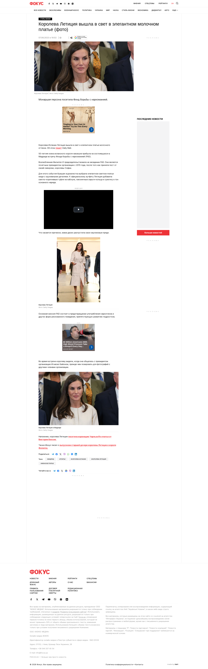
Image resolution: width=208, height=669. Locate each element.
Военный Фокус (71, 10)
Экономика (143, 10)
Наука (116, 10)
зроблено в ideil (173, 664)
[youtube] (49, 599)
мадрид (51, 459)
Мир (108, 10)
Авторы (52, 582)
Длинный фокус (34, 583)
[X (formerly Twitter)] (53, 3)
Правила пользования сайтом (36, 590)
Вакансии (92, 582)
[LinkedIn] (73, 3)
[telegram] (43, 599)
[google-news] (60, 599)
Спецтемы (149, 3)
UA (172, 3)
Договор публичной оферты (54, 590)
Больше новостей (153, 233)
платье (62, 459)
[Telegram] (57, 3)
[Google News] (69, 3)
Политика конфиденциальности (119, 664)
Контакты (139, 664)
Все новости (40, 10)
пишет (59, 148)
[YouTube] (61, 3)
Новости (34, 578)
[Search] (177, 3)
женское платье (48, 463)
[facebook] (31, 599)
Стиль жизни (128, 10)
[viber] (55, 599)
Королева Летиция (99, 459)
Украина (99, 10)
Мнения (137, 3)
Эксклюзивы (55, 10)
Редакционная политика (75, 589)
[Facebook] (49, 3)
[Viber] (65, 3)
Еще (174, 10)
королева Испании (79, 459)
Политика (87, 10)
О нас (70, 582)
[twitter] (37, 599)
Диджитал (156, 10)
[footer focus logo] (40, 572)
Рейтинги (163, 3)
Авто (167, 10)
